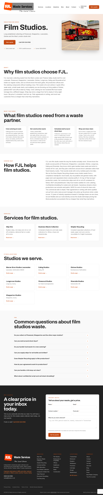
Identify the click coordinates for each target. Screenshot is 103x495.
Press (88, 472)
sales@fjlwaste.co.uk (9, 478)
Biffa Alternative (41, 467)
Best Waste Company (92, 474)
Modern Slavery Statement (36, 487)
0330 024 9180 (83, 7)
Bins (62, 7)
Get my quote (54, 435)
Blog (88, 468)
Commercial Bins (41, 465)
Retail (54, 469)
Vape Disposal (41, 474)
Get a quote (94, 7)
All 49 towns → (74, 475)
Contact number (53, 411)
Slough (72, 470)
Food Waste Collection (43, 469)
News (88, 470)
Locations (48, 7)
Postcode (76, 411)
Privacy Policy (7, 487)
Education (56, 467)
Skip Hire (39, 456)
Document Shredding (42, 476)
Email (75, 404)
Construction (56, 471)
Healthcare (56, 465)
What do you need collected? (56, 417)
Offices (55, 462)
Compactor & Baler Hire (43, 471)
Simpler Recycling (41, 462)
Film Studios (56, 456)
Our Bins (89, 463)
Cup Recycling (41, 478)
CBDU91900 (53, 492)
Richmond (72, 459)
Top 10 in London (91, 477)
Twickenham (73, 456)
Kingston (72, 461)
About (67, 7)
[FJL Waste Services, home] (19, 7)
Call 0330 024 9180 (25, 42)
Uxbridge (72, 468)
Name (50, 404)
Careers (89, 461)
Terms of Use (24, 487)
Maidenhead (73, 472)
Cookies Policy (16, 487)
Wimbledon (73, 463)
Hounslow (72, 465)
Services (40, 7)
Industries (56, 7)
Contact (73, 7)
